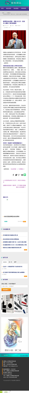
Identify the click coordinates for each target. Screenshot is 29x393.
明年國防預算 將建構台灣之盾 (10, 235)
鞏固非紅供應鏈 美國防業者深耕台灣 (12, 247)
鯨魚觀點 (16, 8)
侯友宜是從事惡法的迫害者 (11, 216)
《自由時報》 (13, 169)
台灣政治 (8, 12)
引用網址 (21, 169)
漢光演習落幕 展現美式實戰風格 (11, 239)
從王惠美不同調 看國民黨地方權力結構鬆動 (14, 272)
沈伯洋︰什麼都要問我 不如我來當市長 (12, 266)
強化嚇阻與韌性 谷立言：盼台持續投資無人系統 (15, 244)
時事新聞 (23, 8)
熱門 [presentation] (15, 262)
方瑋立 (12, 25)
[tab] (5, 261)
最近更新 (8, 8)
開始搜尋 (5, 289)
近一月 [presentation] (10, 262)
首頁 (2, 8)
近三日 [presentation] (5, 262)
